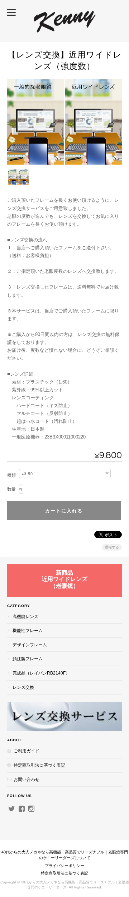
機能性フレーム (28, 630)
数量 (11, 489)
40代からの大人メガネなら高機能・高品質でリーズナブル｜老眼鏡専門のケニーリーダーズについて (64, 855)
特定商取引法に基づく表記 (39, 765)
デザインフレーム (30, 644)
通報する (112, 547)
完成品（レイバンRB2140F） (41, 673)
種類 (11, 475)
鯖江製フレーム (28, 658)
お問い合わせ (26, 779)
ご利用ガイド (26, 750)
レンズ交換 (23, 687)
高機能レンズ (25, 616)
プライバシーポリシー (64, 865)
